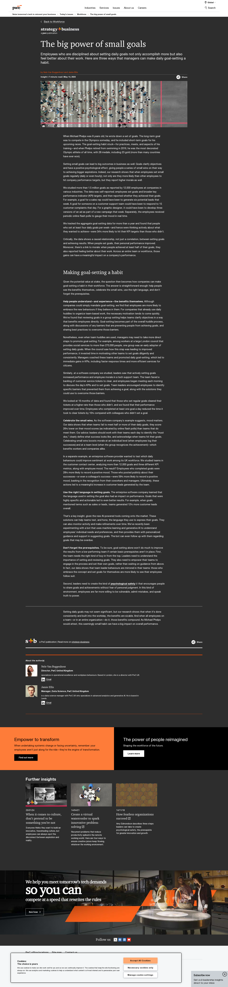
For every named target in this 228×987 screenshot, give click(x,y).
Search (212, 7)
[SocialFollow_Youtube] (129, 940)
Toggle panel (225, 974)
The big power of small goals (103, 14)
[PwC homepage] (17, 6)
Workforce (81, 14)
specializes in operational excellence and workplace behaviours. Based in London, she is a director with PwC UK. (90, 675)
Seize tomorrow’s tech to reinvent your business (34, 14)
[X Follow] (115, 940)
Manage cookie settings (140, 975)
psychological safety (122, 583)
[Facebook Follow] (120, 940)
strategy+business (80, 642)
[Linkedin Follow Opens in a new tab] (43, 679)
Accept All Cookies (140, 960)
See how (33, 912)
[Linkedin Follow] (124, 940)
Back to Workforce (54, 21)
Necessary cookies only (140, 968)
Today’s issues (66, 14)
